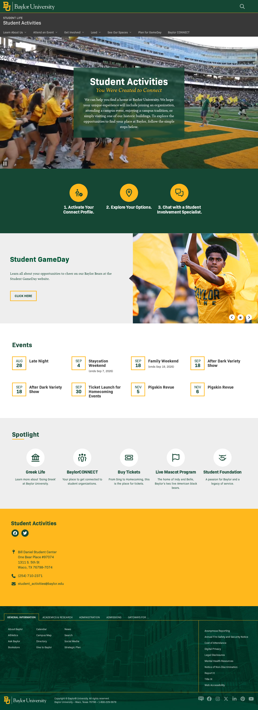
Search (68, 635)
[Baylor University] (28, 6)
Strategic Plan (72, 647)
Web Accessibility (215, 685)
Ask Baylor (14, 641)
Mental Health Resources (219, 661)
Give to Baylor (44, 647)
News (67, 629)
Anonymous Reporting (217, 630)
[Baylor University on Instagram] (217, 700)
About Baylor (15, 629)
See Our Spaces (118, 32)
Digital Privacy (213, 648)
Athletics (13, 635)
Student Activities (22, 22)
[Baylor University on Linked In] (234, 700)
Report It (210, 673)
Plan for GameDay (149, 32)
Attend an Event (43, 32)
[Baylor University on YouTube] (250, 700)
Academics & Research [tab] (58, 617)
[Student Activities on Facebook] (15, 533)
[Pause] (5, 164)
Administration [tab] (89, 617)
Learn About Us (13, 32)
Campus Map (44, 635)
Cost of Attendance (215, 642)
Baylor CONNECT (178, 32)
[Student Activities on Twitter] (25, 533)
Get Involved (72, 32)
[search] (243, 6)
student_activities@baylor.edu (41, 583)
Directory (41, 641)
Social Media (71, 641)
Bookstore (14, 647)
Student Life (13, 18)
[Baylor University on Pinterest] (242, 700)
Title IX (208, 679)
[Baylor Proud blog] (200, 700)
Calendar (41, 629)
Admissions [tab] (113, 617)
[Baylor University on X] (225, 700)
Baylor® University (78, 698)
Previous (232, 317)
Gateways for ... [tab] (138, 617)
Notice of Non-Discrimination (221, 667)
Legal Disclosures (215, 654)
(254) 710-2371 (30, 575)
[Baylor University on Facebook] (208, 700)
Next (249, 317)
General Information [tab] (21, 617)
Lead (94, 32)
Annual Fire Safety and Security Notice (226, 636)
